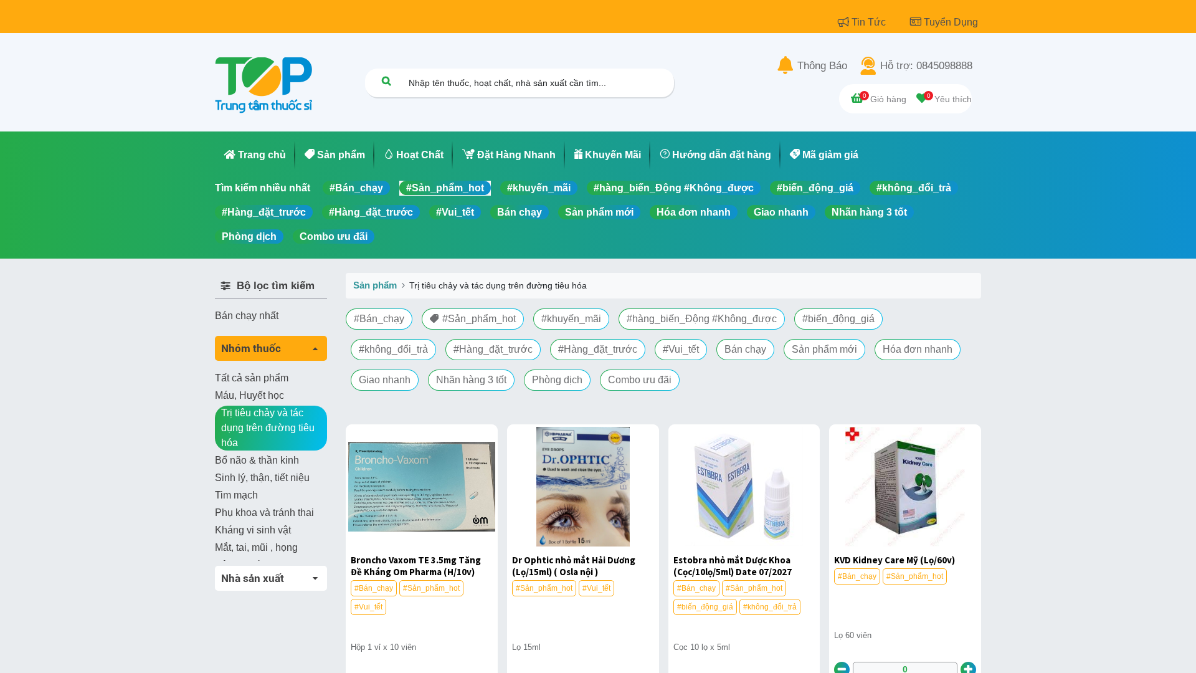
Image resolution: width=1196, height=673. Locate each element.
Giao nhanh (781, 212)
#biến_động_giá (815, 188)
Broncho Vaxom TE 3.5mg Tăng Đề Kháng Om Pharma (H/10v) (416, 566)
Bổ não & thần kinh (257, 460)
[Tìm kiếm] (386, 81)
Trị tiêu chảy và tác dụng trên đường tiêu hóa (268, 428)
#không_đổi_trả (913, 188)
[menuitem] (255, 155)
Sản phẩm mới (599, 212)
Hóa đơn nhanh (694, 212)
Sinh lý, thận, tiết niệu (262, 477)
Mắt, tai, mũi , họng (256, 547)
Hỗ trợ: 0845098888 (926, 66)
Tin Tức (870, 22)
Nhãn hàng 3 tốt (869, 212)
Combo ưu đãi (334, 236)
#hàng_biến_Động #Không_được (674, 188)
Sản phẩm (375, 285)
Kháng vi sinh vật (253, 530)
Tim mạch (236, 495)
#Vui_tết (455, 212)
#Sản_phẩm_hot (445, 188)
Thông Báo (822, 66)
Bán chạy (519, 212)
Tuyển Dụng (951, 22)
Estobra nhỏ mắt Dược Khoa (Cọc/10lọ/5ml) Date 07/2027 (732, 566)
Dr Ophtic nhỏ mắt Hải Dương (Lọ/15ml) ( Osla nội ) (573, 566)
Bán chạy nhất (246, 315)
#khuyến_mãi (539, 188)
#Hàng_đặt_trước (264, 212)
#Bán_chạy (356, 188)
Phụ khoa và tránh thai (264, 512)
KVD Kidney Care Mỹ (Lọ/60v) (894, 560)
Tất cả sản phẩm (251, 378)
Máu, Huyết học (249, 395)
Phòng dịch (249, 236)
